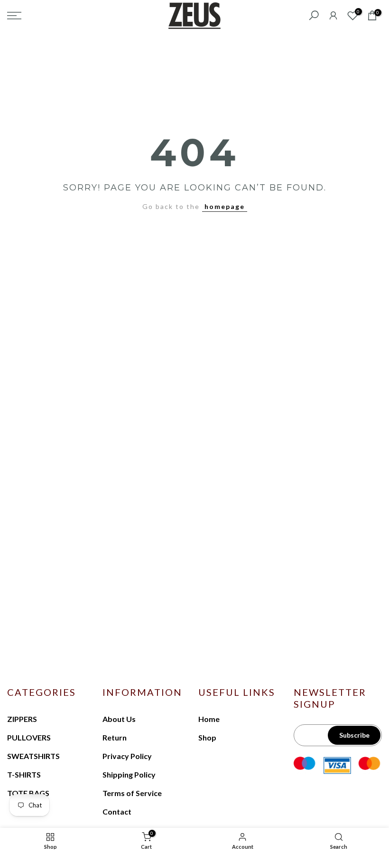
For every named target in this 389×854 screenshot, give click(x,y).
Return (114, 737)
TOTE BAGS (28, 792)
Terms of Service (132, 792)
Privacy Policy (127, 755)
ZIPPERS (22, 718)
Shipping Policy (129, 774)
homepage (224, 206)
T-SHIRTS (24, 774)
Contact (116, 811)
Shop (207, 737)
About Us (119, 718)
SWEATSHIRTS (33, 755)
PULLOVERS (29, 737)
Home (209, 718)
